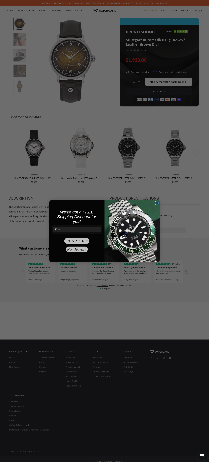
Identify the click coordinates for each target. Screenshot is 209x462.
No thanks (76, 249)
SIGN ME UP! (77, 241)
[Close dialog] (157, 203)
